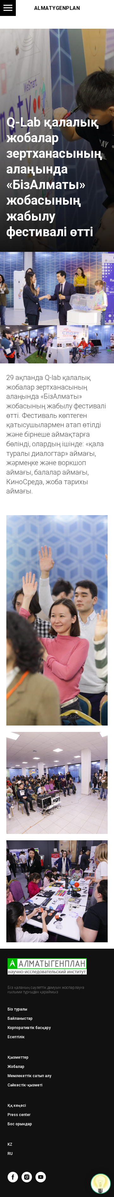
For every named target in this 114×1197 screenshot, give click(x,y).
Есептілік (16, 1037)
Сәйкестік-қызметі (25, 1085)
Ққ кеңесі (17, 1105)
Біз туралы (17, 1009)
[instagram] (27, 1177)
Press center (19, 1115)
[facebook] (13, 1177)
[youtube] (40, 1177)
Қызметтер (18, 1057)
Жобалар (16, 1066)
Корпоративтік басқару (29, 1027)
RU (10, 1153)
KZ (10, 1144)
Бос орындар (20, 1124)
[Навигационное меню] (7, 8)
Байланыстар (20, 1018)
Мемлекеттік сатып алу (29, 1076)
